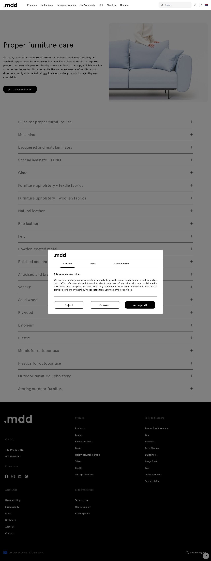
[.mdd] (10, 5)
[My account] (195, 5)
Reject (69, 305)
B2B (101, 4)
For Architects (87, 4)
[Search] (162, 5)
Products (32, 4)
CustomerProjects (66, 4)
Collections (47, 4)
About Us (111, 4)
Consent (105, 305)
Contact (124, 4)
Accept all (140, 305)
